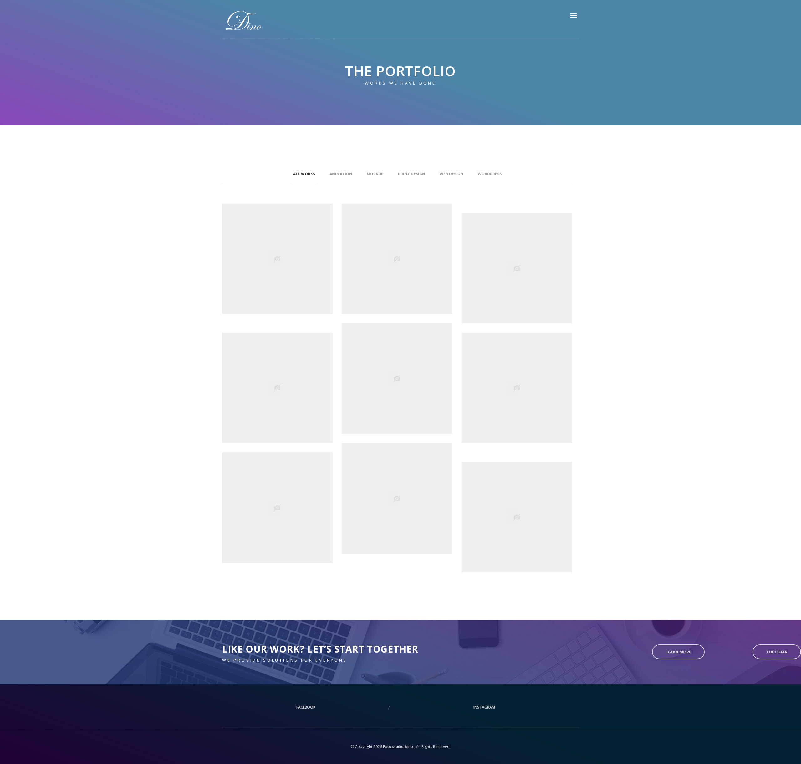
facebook (305, 707)
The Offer (777, 652)
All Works (304, 174)
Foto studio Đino (398, 746)
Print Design (411, 174)
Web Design (451, 174)
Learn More (678, 652)
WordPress (490, 174)
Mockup (375, 174)
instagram (484, 707)
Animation (340, 174)
